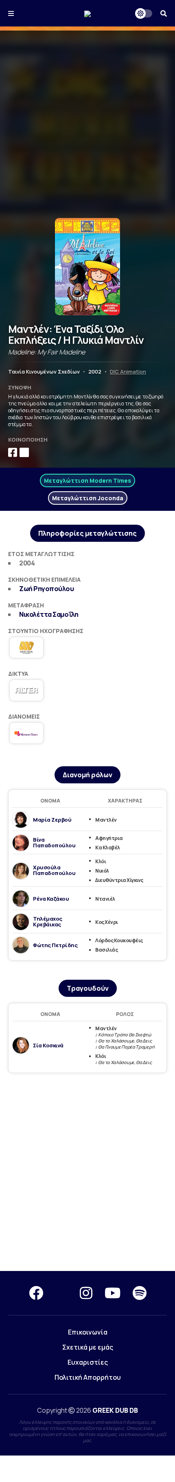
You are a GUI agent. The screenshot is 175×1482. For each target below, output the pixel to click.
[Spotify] (140, 1293)
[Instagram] (86, 1293)
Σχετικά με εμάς (87, 1347)
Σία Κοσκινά (48, 1045)
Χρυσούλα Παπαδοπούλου (54, 870)
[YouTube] (112, 1293)
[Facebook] (36, 1293)
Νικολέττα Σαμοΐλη (49, 614)
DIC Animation (128, 371)
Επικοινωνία (87, 1332)
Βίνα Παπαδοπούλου (54, 842)
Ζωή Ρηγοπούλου (46, 588)
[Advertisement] (87, 118)
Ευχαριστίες (88, 1362)
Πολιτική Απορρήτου (88, 1377)
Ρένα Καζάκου (51, 899)
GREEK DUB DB (115, 1410)
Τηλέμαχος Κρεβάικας (47, 921)
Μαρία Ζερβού (52, 819)
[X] (61, 1293)
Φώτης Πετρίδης (55, 945)
